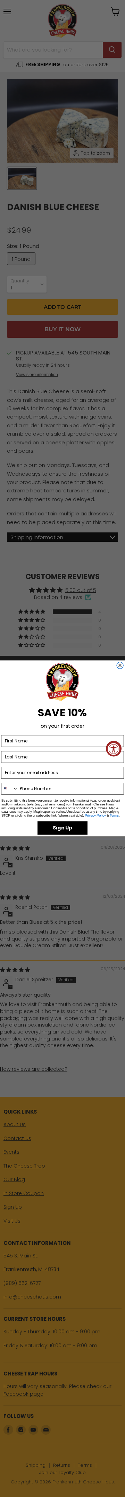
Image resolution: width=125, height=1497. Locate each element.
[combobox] (9, 788)
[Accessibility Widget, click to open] (114, 748)
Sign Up (62, 828)
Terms (114, 815)
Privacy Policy (95, 815)
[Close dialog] (120, 665)
